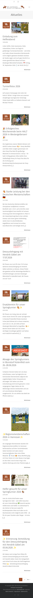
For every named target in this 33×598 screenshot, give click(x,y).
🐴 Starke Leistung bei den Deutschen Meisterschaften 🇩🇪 (16, 194)
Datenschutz (24, 591)
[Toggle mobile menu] (29, 7)
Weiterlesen (27, 69)
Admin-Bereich (9, 591)
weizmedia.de (20, 589)
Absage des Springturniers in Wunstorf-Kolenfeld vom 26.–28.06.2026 (16, 362)
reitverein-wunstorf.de (16, 587)
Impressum (17, 591)
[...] (27, 65)
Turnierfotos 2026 (11, 86)
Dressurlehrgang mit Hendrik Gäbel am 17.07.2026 (13, 254)
